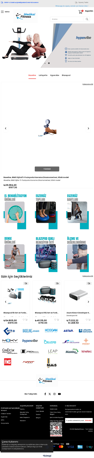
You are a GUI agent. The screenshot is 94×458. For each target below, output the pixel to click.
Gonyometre (5, 423)
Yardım (38, 414)
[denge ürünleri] (15, 252)
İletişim (38, 418)
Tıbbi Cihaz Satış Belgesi (55, 413)
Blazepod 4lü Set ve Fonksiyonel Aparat (47, 313)
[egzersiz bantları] (78, 209)
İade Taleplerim (25, 417)
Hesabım (23, 421)
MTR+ (2, 420)
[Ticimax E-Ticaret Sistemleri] (47, 456)
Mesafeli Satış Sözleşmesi (24, 413)
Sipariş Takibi (83, 2)
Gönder (88, 420)
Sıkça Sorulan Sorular (57, 421)
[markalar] (47, 346)
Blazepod (66, 75)
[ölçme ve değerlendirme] (78, 252)
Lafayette (43, 75)
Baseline (32, 75)
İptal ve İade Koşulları (56, 417)
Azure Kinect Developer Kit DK (79, 313)
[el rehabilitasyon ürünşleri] (15, 209)
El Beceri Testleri (6, 414)
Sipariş (22, 409)
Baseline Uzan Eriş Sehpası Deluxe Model (22, 177)
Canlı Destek (40, 411)
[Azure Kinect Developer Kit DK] (78, 295)
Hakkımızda (53, 409)
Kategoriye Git (88, 276)
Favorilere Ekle (24, 320)
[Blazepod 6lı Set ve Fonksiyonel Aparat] (15, 295)
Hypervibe (54, 75)
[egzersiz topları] (47, 209)
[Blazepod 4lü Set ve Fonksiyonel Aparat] (47, 295)
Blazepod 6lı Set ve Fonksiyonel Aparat (16, 313)
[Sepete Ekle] (26, 320)
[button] (45, 63)
